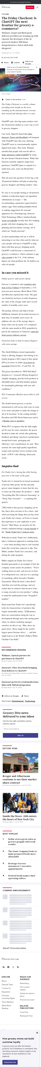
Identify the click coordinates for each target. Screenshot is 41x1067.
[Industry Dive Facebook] (8, 967)
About (4, 981)
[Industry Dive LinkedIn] (3, 967)
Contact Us (6, 988)
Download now (10, 1062)
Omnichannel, (18, 701)
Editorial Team (7, 984)
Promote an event (27, 1000)
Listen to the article (16, 99)
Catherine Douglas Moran (12, 673)
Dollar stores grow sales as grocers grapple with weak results (22, 842)
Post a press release (18, 948)
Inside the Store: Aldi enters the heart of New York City (19, 817)
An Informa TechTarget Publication (20, 2)
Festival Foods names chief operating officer (21, 877)
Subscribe (30, 7)
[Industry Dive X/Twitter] (13, 967)
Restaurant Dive (26, 1016)
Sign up (20, 735)
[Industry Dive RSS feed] (17, 967)
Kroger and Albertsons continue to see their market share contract (20, 779)
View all (6, 948)
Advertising (24, 983)
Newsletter (6, 992)
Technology (30, 701)
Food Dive (24, 1012)
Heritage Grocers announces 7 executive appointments (19, 866)
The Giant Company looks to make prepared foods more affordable (22, 854)
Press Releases (8, 1002)
